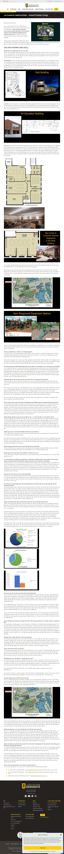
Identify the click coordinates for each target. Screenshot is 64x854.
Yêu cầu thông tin (22, 804)
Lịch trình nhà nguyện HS (16, 821)
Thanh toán (13, 819)
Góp (56, 9)
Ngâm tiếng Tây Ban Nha (38, 810)
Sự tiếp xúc (53, 851)
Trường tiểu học (36, 804)
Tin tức (12, 826)
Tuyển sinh (13, 9)
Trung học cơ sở (36, 806)
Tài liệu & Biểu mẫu (15, 843)
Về (7, 9)
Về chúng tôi (6, 803)
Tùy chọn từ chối (33, 851)
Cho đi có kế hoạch (44, 817)
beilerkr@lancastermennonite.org (39, 776)
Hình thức (13, 825)
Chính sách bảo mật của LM (44, 851)
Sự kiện (12, 828)
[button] (61, 835)
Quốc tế (20, 806)
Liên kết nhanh (39, 9)
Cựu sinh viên (49, 9)
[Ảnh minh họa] (35, 796)
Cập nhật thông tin (30, 818)
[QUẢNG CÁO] (26, 796)
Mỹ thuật (49, 809)
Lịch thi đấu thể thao (52, 803)
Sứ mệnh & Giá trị (7, 804)
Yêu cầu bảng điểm (30, 816)
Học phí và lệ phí (21, 803)
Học (19, 9)
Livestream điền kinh (52, 804)
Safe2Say (12, 849)
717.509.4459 (57, 1)
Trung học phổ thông (37, 808)
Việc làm (7, 843)
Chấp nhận (43, 848)
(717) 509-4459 (31, 793)
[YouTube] (29, 796)
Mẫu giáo (35, 803)
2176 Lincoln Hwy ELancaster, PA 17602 (31, 790)
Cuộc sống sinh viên (27, 9)
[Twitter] (32, 796)
